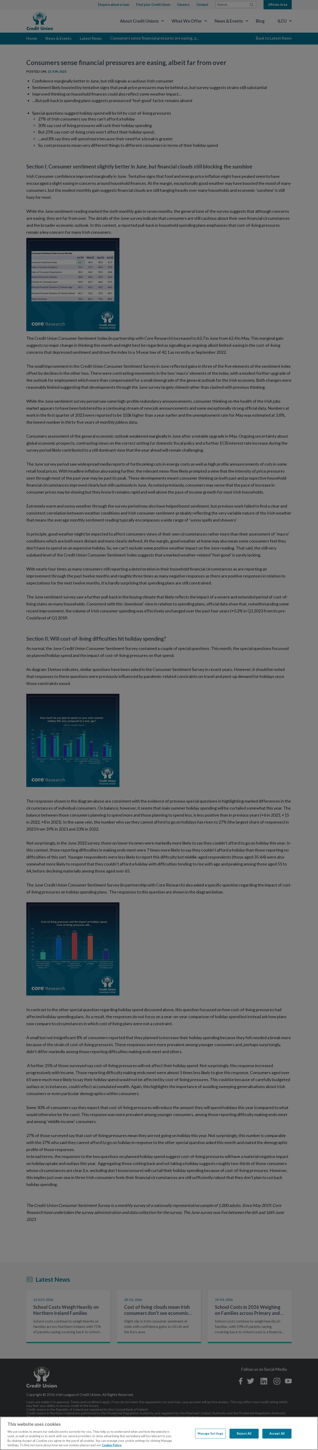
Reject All (244, 1433)
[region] (159, 1433)
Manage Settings (210, 1433)
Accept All (277, 1433)
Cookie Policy (112, 1445)
